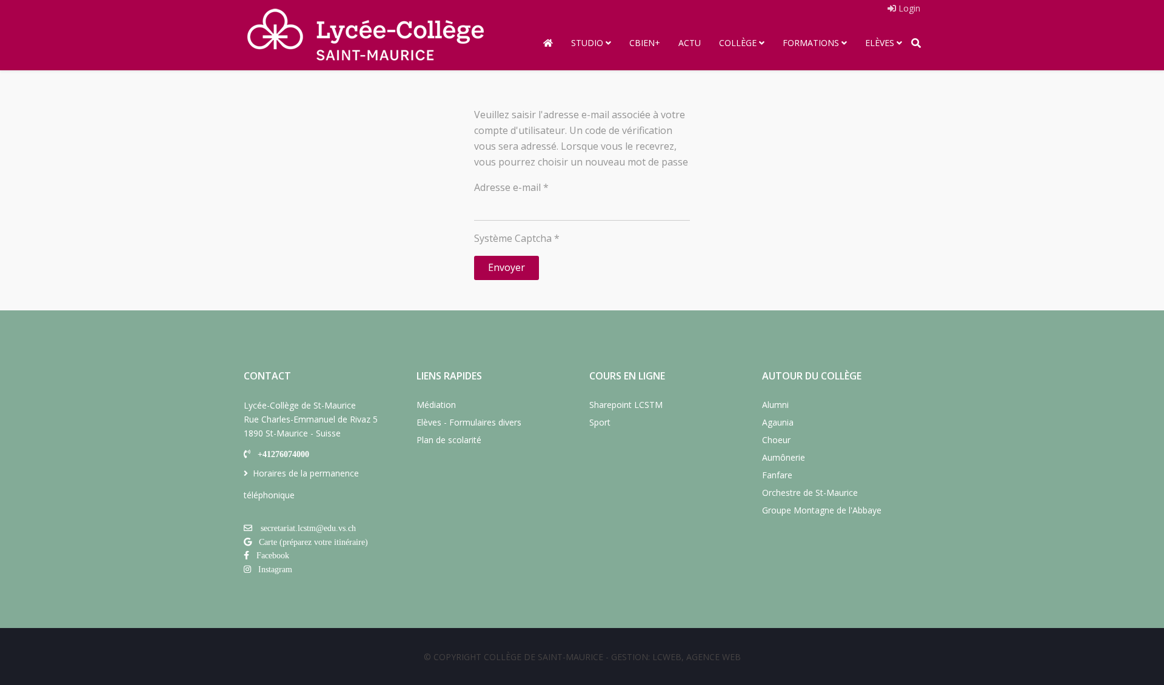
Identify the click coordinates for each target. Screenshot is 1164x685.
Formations (811, 42)
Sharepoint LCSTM (626, 404)
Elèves (879, 42)
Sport (599, 422)
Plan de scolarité (448, 440)
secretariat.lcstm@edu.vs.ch (308, 528)
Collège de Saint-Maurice (543, 657)
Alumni (775, 404)
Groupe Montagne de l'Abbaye (821, 510)
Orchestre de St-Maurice (810, 492)
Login (908, 8)
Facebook (272, 555)
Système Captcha (517, 238)
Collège (738, 42)
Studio (587, 42)
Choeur (776, 440)
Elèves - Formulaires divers (468, 422)
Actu (689, 42)
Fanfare (777, 475)
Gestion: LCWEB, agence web (676, 657)
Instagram (275, 569)
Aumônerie (783, 457)
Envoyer (506, 267)
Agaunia (778, 422)
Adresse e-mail (511, 187)
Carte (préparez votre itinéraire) (313, 542)
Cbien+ (644, 42)
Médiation (436, 404)
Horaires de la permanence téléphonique (301, 484)
